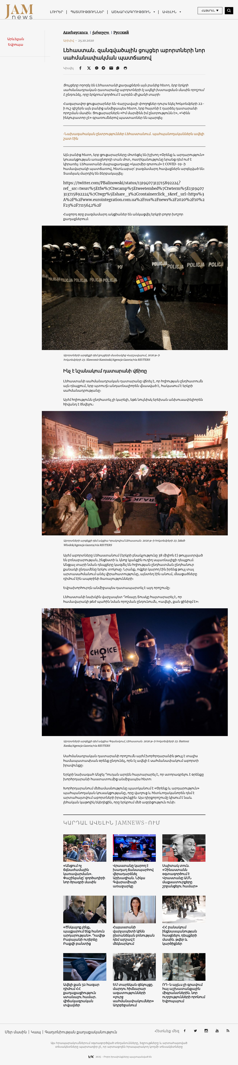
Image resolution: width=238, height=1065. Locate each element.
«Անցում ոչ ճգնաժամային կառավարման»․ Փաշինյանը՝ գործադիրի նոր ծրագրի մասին (84, 874)
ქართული (101, 32)
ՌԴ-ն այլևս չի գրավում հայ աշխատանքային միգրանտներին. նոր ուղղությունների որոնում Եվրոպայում (183, 993)
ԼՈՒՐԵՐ (56, 12)
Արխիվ (70, 40)
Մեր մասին (16, 1032)
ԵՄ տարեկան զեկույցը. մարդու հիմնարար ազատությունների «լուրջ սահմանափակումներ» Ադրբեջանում (133, 995)
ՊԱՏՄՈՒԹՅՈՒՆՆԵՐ (87, 12)
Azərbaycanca (76, 32)
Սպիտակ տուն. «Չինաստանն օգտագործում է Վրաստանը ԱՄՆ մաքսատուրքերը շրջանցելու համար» (180, 876)
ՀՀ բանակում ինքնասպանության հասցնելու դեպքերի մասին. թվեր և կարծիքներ (179, 935)
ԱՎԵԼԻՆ (169, 12)
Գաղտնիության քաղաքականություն (81, 1032)
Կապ (36, 1032)
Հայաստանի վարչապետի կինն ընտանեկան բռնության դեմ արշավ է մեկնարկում (134, 935)
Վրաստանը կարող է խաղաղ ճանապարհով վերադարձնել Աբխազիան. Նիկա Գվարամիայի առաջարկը (133, 876)
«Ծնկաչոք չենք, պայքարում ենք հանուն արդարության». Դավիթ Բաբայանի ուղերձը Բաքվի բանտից (84, 935)
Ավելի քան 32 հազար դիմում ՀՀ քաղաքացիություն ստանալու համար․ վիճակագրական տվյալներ (81, 995)
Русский (121, 32)
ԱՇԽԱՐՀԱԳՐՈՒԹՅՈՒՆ (131, 12)
